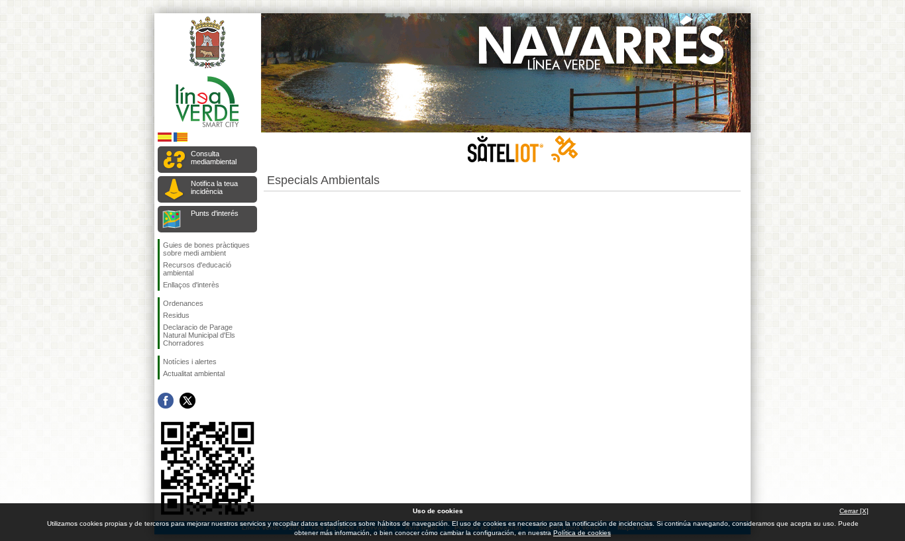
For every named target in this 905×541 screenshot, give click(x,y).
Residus (176, 315)
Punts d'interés (215, 213)
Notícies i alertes (190, 362)
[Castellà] (165, 139)
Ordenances (183, 303)
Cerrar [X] (854, 511)
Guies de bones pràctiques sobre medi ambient (206, 249)
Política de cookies (582, 532)
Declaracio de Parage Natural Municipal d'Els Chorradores (199, 335)
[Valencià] (180, 139)
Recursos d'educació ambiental (197, 269)
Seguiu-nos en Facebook (166, 401)
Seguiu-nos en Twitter (187, 401)
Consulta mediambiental (214, 158)
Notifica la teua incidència (214, 187)
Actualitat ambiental (194, 373)
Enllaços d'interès (191, 285)
